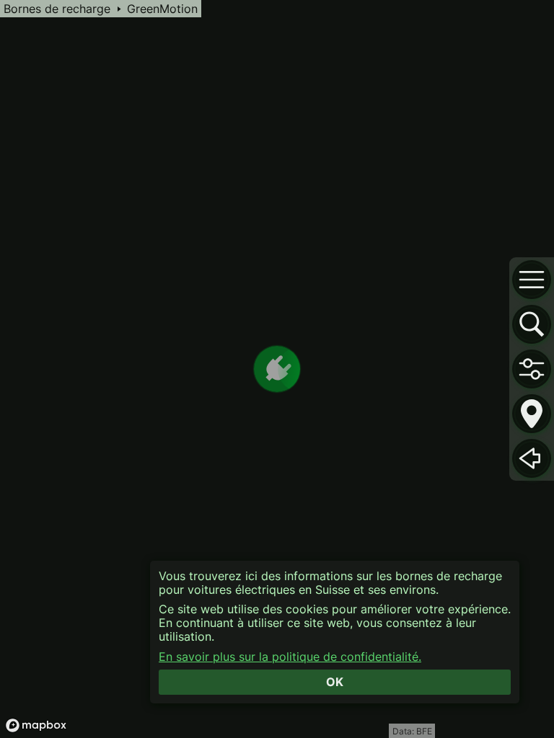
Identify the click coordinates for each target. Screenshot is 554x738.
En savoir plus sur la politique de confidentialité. (290, 657)
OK (334, 682)
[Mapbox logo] (36, 725)
